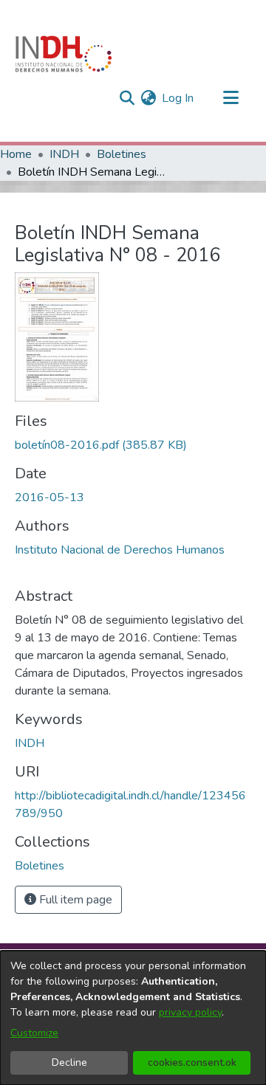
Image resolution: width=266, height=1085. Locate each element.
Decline (69, 1062)
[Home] (63, 53)
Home (16, 154)
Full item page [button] (74, 900)
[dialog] (133, 1018)
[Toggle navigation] (230, 98)
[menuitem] (148, 98)
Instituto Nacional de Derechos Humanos (120, 550)
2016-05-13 (49, 497)
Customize (34, 1033)
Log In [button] (178, 98)
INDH (64, 154)
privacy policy (190, 1012)
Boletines (121, 154)
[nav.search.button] (126, 98)
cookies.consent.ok (192, 1062)
